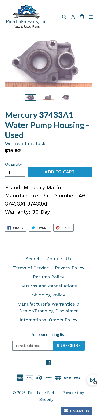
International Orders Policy (48, 320)
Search (33, 258)
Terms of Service (31, 267)
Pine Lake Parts (42, 392)
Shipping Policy (48, 295)
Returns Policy (48, 277)
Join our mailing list (48, 334)
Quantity (13, 164)
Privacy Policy (69, 267)
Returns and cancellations (48, 286)
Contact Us (59, 258)
